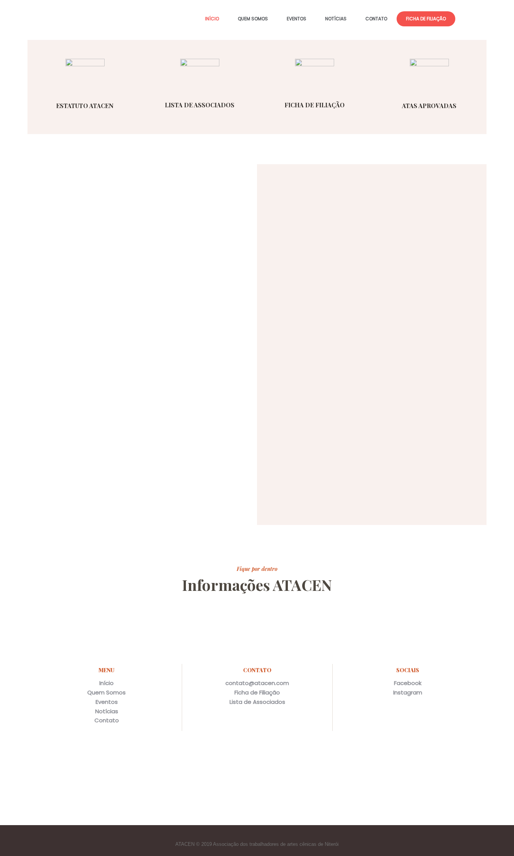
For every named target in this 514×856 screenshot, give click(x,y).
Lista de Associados (257, 702)
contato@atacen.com (257, 683)
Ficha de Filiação (257, 692)
